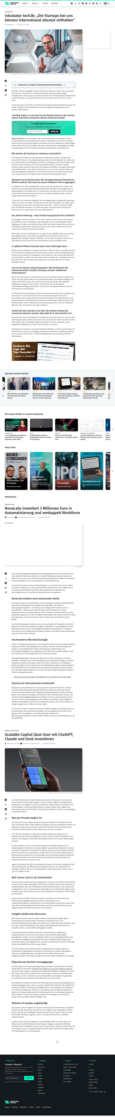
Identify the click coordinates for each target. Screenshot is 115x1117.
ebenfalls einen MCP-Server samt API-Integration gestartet (52, 969)
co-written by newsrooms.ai (26, 517)
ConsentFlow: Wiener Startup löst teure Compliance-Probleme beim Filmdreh (69, 396)
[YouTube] (86, 3)
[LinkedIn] (83, 3)
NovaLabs (47, 574)
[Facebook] (72, 3)
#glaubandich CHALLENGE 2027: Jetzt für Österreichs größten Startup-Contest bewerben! (43, 396)
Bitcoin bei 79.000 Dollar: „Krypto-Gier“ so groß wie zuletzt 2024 (66, 437)
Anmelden (54, 131)
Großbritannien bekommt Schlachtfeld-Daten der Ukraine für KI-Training (40, 437)
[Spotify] (93, 3)
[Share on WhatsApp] (6, 95)
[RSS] (97, 3)
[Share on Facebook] (6, 81)
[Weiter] (112, 390)
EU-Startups (49, 1113)
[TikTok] (90, 3)
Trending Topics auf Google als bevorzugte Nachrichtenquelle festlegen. (40, 85)
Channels (34, 3)
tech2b (64, 93)
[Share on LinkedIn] (6, 90)
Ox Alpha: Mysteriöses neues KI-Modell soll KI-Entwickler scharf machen (91, 437)
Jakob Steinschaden (13, 743)
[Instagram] (79, 3)
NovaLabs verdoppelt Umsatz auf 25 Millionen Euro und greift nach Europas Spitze (42, 677)
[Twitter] (76, 3)
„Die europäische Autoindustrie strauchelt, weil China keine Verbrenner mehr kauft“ (15, 437)
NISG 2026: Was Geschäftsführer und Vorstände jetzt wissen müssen (18, 396)
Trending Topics (9, 24)
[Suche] (100, 3)
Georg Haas (10, 517)
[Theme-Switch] (107, 3)
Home (24, 3)
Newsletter (54, 3)
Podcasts (45, 3)
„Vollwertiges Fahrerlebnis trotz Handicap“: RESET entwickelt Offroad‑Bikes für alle (93, 396)
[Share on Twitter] (6, 85)
